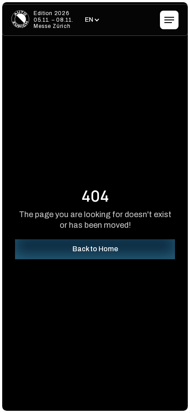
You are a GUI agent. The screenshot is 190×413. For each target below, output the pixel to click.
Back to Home (95, 249)
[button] (91, 19)
